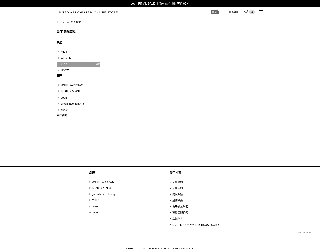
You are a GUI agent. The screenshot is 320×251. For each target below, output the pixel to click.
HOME (65, 70)
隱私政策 (177, 194)
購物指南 (177, 200)
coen (64, 97)
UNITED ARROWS (72, 85)
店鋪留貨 (177, 218)
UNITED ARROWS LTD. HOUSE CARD (195, 224)
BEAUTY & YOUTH (72, 91)
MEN (64, 51)
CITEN (96, 200)
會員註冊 (234, 12)
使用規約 (177, 182)
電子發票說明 (180, 206)
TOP (59, 22)
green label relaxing (73, 103)
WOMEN (66, 58)
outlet (64, 110)
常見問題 (177, 188)
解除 (97, 64)
